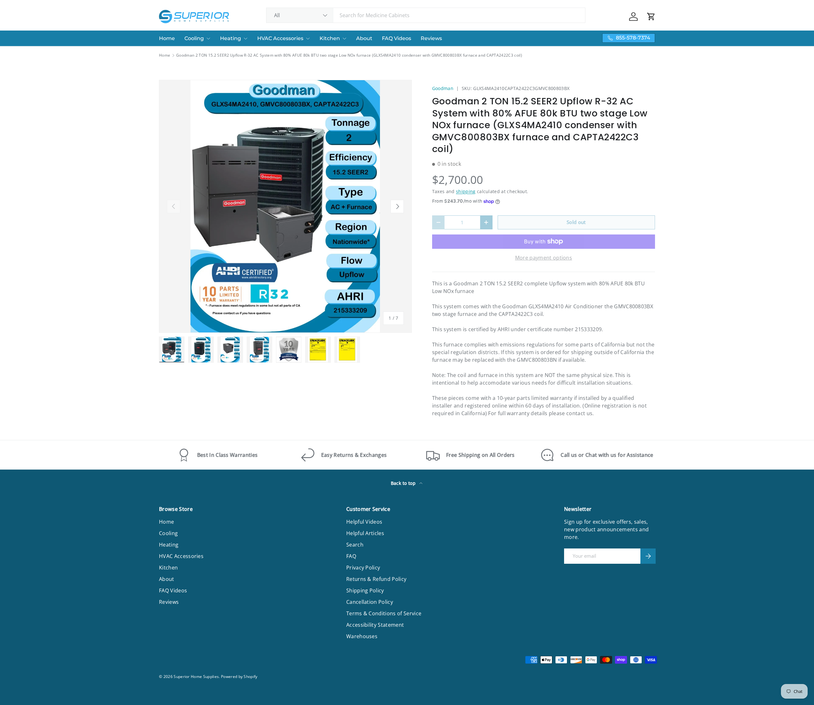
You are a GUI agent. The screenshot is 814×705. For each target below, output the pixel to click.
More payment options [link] (543, 257)
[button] (651, 17)
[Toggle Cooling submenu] (208, 38)
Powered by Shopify (239, 676)
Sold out (576, 222)
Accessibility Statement (375, 624)
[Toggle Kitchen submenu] (344, 38)
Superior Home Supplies (196, 676)
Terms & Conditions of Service (383, 613)
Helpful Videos (364, 521)
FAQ (351, 556)
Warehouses (361, 636)
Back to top (404, 483)
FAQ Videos (396, 38)
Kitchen (330, 38)
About (364, 38)
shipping (466, 191)
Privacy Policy (363, 567)
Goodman (442, 88)
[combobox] (425, 15)
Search (354, 544)
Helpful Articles (365, 533)
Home (167, 38)
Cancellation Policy (369, 601)
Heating (230, 38)
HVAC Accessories (280, 38)
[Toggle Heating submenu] (245, 38)
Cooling (194, 38)
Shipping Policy (365, 590)
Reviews (431, 38)
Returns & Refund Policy (376, 579)
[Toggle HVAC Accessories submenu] (308, 38)
